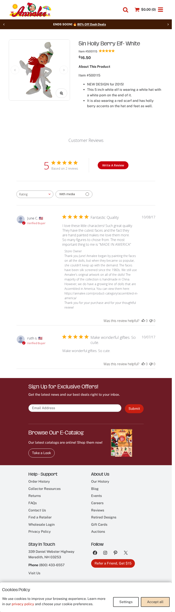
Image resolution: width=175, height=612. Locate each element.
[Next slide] (168, 24)
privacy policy (23, 604)
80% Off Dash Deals (98, 24)
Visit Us (34, 573)
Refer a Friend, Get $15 (113, 563)
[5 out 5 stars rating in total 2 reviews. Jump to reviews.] (107, 51)
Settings (126, 602)
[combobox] (34, 194)
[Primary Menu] (160, 10)
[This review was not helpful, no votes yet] (150, 320)
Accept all (155, 602)
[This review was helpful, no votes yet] (143, 320)
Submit (134, 409)
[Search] (125, 10)
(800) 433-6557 (52, 565)
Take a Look (41, 453)
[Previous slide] (4, 24)
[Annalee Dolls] (30, 10)
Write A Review (113, 165)
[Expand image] (61, 93)
